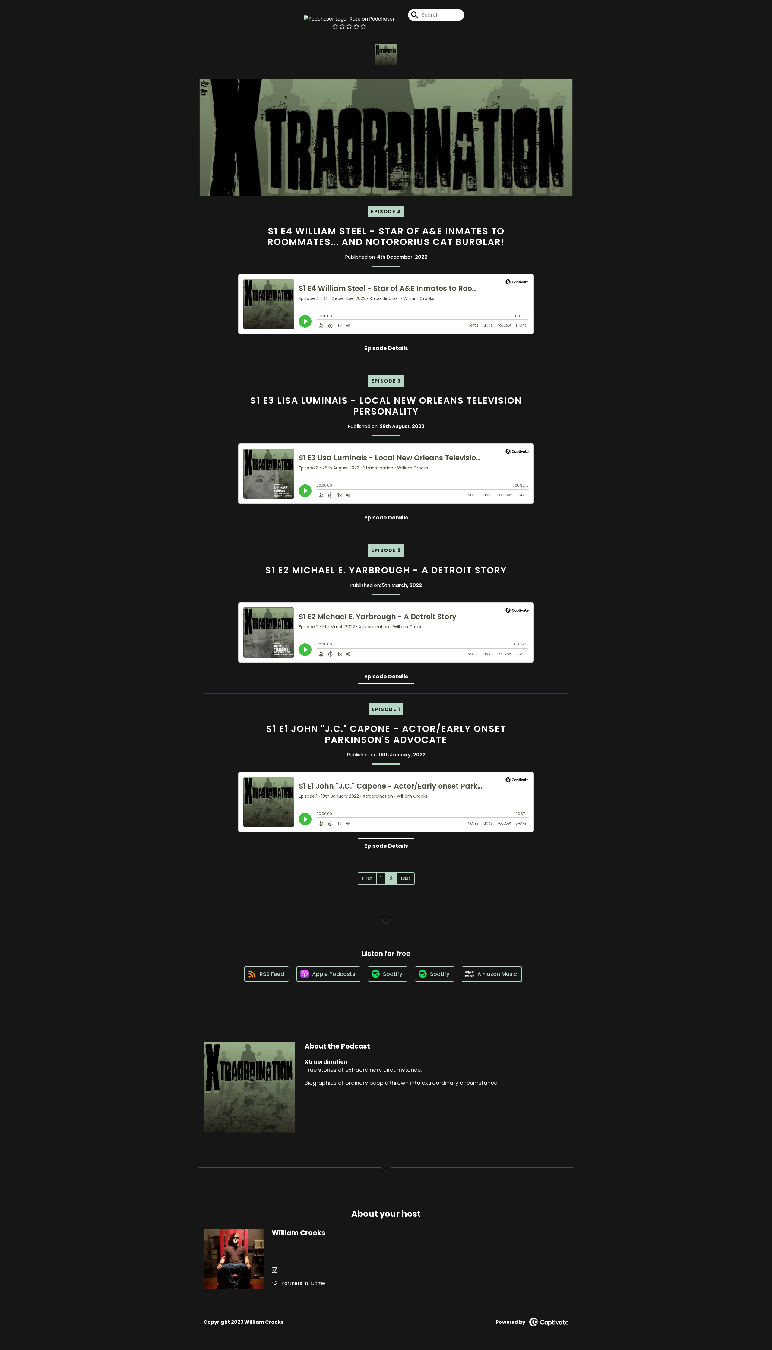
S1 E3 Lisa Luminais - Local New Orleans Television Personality (386, 406)
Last (405, 878)
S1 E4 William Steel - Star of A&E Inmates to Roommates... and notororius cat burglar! (386, 236)
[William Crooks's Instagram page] (274, 1270)
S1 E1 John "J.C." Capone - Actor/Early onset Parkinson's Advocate (386, 734)
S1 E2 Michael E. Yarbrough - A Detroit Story (386, 570)
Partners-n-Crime (302, 1283)
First (367, 878)
